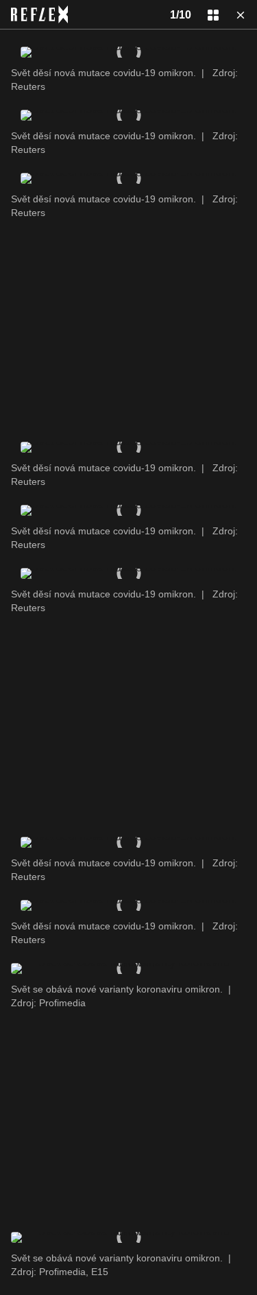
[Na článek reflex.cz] (39, 14)
